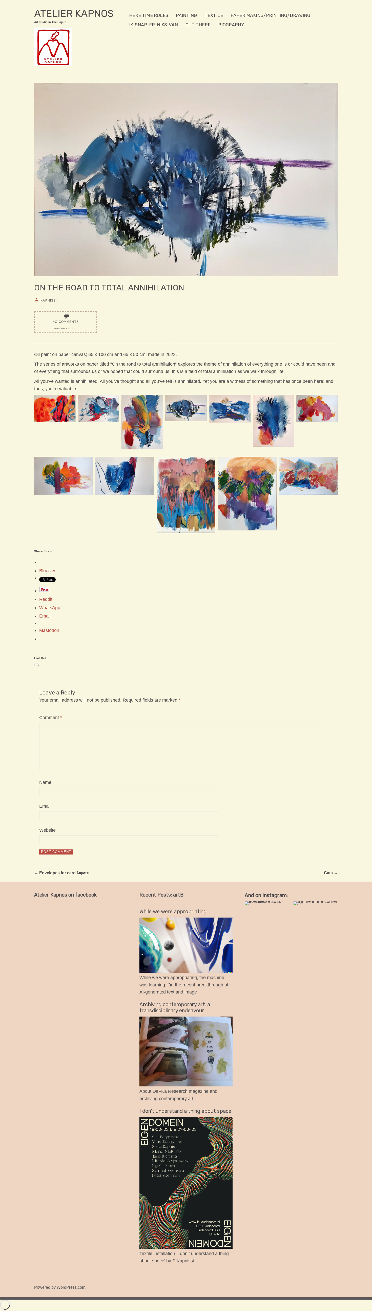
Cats (331, 872)
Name (45, 782)
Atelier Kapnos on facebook (65, 895)
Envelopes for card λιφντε (61, 872)
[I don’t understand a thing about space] (186, 1247)
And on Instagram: (266, 895)
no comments (65, 321)
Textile (213, 15)
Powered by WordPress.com (59, 1287)
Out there (198, 25)
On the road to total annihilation (109, 287)
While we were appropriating (172, 911)
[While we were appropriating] (186, 971)
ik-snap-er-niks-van (153, 25)
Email (45, 806)
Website (47, 830)
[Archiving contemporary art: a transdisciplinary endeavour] (186, 1084)
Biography (231, 25)
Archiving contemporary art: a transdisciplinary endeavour (174, 1007)
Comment (50, 717)
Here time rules (148, 15)
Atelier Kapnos (74, 13)
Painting (186, 15)
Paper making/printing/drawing (270, 15)
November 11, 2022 (65, 328)
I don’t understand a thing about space (185, 1111)
